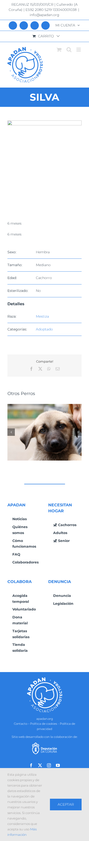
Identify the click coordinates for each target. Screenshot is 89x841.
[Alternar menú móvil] (79, 49)
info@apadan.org (44, 15)
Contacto (20, 723)
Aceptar (66, 804)
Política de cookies (43, 723)
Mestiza (42, 316)
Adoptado (44, 329)
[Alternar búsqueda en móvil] (69, 49)
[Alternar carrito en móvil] (59, 49)
